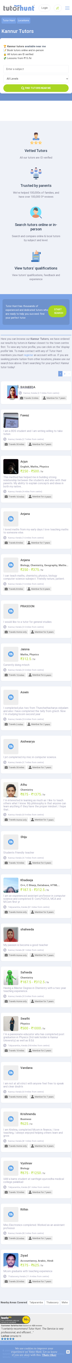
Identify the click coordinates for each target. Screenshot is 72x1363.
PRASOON (27, 606)
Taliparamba (36, 1302)
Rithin (24, 1209)
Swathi (25, 1018)
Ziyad (24, 1255)
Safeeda (26, 972)
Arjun (24, 461)
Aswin (24, 692)
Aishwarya (27, 741)
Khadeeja (26, 880)
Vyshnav (26, 1163)
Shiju (23, 837)
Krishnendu (28, 1114)
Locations (23, 20)
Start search (58, 311)
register (28, 355)
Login (44, 7)
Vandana (26, 1068)
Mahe (65, 1302)
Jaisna (24, 649)
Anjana (25, 514)
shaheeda (27, 929)
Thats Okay (49, 1355)
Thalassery (52, 1302)
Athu (23, 784)
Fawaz (24, 415)
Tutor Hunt (9, 20)
